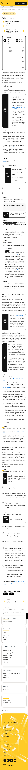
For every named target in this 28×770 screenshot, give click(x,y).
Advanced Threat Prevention (9, 653)
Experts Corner (6, 704)
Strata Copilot (21, 3)
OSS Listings (6, 731)
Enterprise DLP (6, 661)
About (5, 739)
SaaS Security (5, 662)
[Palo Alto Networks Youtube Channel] (15, 761)
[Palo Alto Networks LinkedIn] (8, 761)
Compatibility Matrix (7, 702)
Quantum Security (6, 679)
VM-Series (7, 9)
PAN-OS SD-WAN (6, 635)
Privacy (5, 752)
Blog (4, 728)
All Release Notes (6, 700)
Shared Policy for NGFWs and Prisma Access (12, 673)
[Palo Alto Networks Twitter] (11, 761)
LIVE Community (7, 744)
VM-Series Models (17, 146)
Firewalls (4, 632)
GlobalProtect (6, 689)
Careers (5, 741)
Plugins (4, 639)
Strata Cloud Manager (7, 621)
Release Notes (7, 725)
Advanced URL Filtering (8, 652)
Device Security (6, 659)
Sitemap (5, 733)
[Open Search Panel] (8, 3)
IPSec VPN (5, 675)
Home (3, 9)
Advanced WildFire (7, 650)
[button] (27, 616)
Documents (6, 757)
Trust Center (6, 753)
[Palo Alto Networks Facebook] (5, 761)
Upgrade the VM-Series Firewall (16, 9)
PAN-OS (4, 634)
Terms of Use (6, 755)
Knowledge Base (7, 746)
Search (5, 727)
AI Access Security (7, 657)
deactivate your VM (20, 115)
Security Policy (6, 677)
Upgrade (5, 710)
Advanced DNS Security (8, 655)
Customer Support (15, 254)
